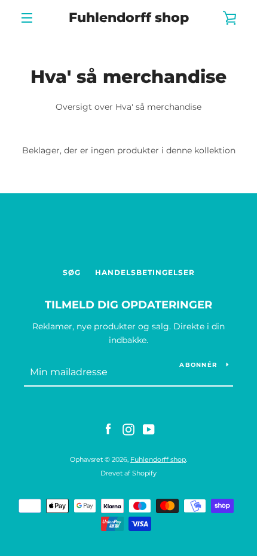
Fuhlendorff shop (129, 18)
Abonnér (198, 365)
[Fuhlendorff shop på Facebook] (108, 429)
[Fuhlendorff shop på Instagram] (128, 429)
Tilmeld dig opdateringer (128, 304)
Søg (72, 272)
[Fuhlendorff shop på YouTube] (149, 429)
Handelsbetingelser (145, 272)
